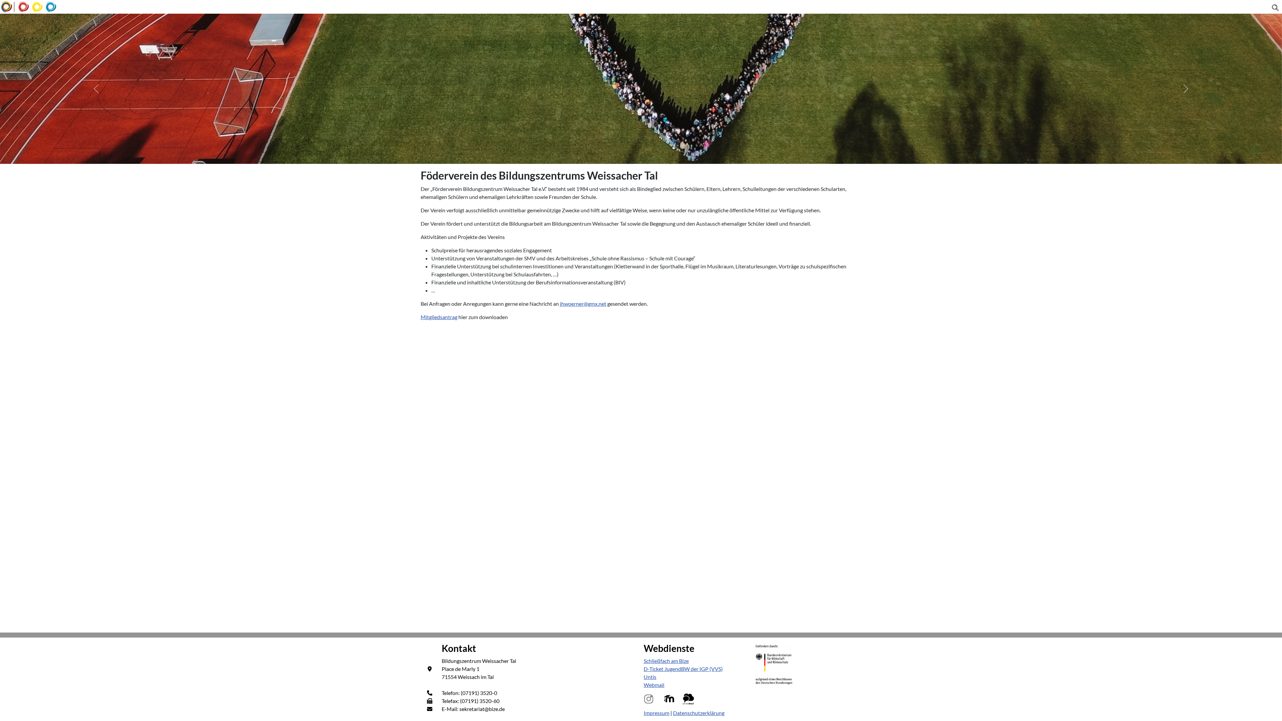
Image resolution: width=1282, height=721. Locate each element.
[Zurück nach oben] (1270, 709)
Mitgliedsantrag (439, 317)
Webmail (654, 685)
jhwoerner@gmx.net (583, 303)
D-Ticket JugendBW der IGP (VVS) (683, 669)
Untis (650, 677)
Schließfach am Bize (666, 661)
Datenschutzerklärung (698, 713)
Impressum (656, 713)
